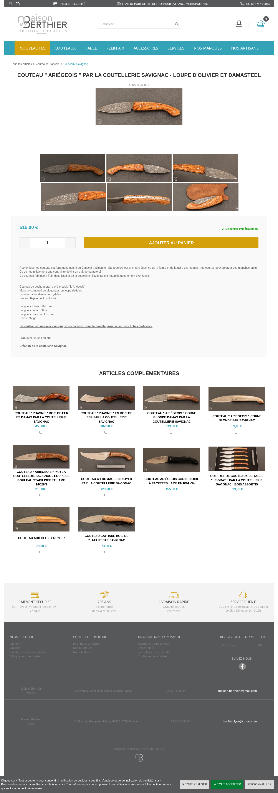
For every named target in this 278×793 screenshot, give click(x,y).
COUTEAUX (65, 48)
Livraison (15, 648)
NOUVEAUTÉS (32, 48)
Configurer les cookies (152, 656)
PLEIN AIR (115, 48)
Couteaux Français (48, 64)
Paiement (15, 644)
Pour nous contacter (86, 644)
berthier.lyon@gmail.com (240, 721)
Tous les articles (21, 64)
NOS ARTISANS (245, 48)
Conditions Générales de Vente (29, 652)
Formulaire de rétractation (155, 652)
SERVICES (175, 48)
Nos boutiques (83, 648)
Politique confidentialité (24, 656)
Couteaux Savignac (75, 64)
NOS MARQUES (208, 48)
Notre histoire (82, 652)
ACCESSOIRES (146, 48)
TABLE (91, 48)
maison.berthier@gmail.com (237, 690)
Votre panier (146, 648)
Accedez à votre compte (153, 644)
